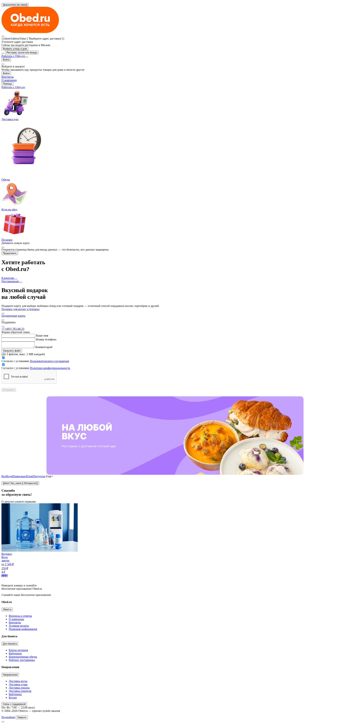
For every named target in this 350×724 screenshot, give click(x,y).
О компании (16, 619)
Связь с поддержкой (14, 704)
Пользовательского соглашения (49, 361)
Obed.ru (7, 609)
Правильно (19, 476)
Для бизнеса (10, 643)
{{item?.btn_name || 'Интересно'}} (20, 483)
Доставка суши (18, 684)
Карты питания (18, 650)
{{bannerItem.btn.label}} (15, 4)
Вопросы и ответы (20, 615)
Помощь (7, 83)
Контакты (15, 622)
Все (3, 476)
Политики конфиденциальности (50, 368)
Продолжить (10, 253)
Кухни (13, 697)
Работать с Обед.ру (13, 56)
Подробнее (8, 717)
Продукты (39, 476)
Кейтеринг (15, 653)
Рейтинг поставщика (22, 659)
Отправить (9, 390)
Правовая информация (23, 629)
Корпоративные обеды (23, 656)
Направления (10, 674)
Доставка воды (18, 681)
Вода (9, 476)
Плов (29, 476)
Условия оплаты (19, 625)
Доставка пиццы (19, 687)
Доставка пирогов (20, 690)
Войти (6, 59)
